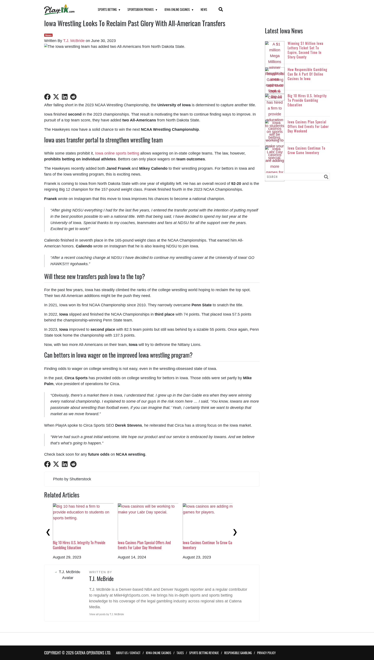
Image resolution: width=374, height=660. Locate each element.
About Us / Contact (128, 652)
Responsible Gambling (238, 652)
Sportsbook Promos (140, 9)
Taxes (180, 652)
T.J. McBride (74, 41)
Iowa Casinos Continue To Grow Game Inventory (210, 545)
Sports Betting (107, 9)
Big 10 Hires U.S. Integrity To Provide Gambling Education (79, 545)
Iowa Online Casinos (177, 9)
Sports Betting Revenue (204, 652)
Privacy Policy (266, 652)
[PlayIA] (65, 9)
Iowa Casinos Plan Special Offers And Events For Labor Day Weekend (144, 545)
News (204, 9)
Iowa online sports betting (117, 153)
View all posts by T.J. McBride (106, 614)
